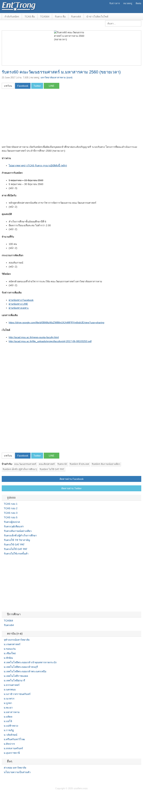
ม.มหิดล (8, 716)
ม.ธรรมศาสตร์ (12, 685)
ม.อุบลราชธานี (12, 752)
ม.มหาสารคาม (12, 712)
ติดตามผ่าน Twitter (71, 488)
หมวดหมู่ (127, 3)
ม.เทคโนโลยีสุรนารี (14, 680)
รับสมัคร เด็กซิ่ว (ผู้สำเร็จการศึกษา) (20, 469)
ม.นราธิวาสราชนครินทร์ (17, 694)
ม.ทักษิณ (8, 657)
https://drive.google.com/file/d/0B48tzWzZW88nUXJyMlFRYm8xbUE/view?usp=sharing (56, 322)
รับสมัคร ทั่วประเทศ (79, 464)
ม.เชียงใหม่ (10, 653)
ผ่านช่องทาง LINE (18, 303)
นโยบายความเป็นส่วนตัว (17, 772)
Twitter (7, 779)
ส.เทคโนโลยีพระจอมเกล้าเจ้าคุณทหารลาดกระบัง (30, 662)
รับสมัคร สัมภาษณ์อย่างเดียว (106, 464)
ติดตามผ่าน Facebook (72, 479)
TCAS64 (44, 16)
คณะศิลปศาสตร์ (47, 464)
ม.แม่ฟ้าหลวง (11, 725)
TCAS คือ (30, 16)
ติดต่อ (138, 3)
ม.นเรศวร (9, 698)
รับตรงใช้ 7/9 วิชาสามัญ (17, 540)
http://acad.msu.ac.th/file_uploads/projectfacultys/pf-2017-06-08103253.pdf (50, 341)
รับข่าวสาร (114, 3)
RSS (11, 779)
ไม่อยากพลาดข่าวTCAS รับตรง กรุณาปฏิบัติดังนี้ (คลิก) (38, 165)
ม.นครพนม (10, 689)
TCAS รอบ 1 (10, 503)
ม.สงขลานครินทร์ (13, 748)
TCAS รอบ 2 (10, 508)
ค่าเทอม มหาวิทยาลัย (15, 767)
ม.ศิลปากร (9, 743)
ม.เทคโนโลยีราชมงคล (16, 676)
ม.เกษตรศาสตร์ (12, 644)
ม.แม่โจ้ (8, 721)
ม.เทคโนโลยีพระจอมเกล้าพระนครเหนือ (25, 671)
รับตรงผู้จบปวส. (12, 522)
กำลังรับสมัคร (12, 16)
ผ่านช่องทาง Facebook (21, 300)
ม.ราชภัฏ (9, 730)
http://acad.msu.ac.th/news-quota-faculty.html (34, 337)
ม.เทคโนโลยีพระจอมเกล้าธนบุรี (21, 666)
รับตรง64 (76, 16)
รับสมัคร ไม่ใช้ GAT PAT (52, 469)
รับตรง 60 (62, 464)
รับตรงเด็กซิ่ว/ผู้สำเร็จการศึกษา (20, 535)
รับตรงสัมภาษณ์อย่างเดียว (18, 531)
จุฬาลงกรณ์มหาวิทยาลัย (16, 639)
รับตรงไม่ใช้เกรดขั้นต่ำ (16, 553)
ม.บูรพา (8, 703)
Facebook (3, 779)
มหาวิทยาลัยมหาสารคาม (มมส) (56, 77)
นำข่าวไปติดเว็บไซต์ (97, 16)
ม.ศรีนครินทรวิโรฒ (14, 739)
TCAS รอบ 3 (10, 512)
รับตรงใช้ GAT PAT (14, 544)
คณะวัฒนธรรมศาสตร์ (25, 464)
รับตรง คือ (60, 16)
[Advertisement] (31, 118)
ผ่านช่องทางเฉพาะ (19, 307)
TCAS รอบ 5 (10, 517)
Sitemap (15, 779)
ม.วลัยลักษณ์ (10, 734)
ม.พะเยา (8, 707)
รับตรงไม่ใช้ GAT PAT (15, 549)
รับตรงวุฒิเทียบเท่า (14, 526)
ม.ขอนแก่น (10, 648)
